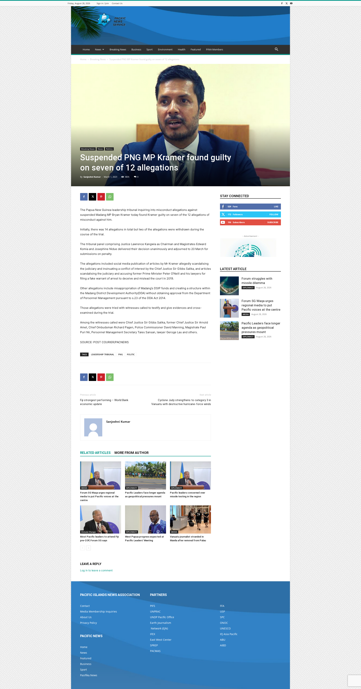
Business (136, 49)
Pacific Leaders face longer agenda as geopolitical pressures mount (261, 327)
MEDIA (84, 488)
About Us (86, 617)
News (98, 49)
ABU (222, 639)
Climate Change (88, 532)
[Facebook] (282, 3)
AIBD (223, 645)
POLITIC (131, 354)
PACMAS (155, 651)
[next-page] (88, 548)
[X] (286, 3)
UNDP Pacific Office (162, 617)
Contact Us (117, 3)
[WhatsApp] (110, 197)
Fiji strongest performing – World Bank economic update (104, 402)
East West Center (160, 639)
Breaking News (118, 49)
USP (222, 611)
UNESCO (225, 628)
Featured (196, 49)
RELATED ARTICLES (95, 453)
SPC (222, 617)
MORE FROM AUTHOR (132, 453)
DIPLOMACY (131, 488)
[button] (276, 49)
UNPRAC (155, 611)
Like (276, 206)
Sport (149, 49)
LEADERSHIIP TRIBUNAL (102, 354)
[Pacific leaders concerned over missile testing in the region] (190, 475)
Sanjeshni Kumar (92, 176)
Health (181, 49)
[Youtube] (291, 3)
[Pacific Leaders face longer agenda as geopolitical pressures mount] (145, 475)
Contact (85, 606)
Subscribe (272, 222)
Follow (273, 214)
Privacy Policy (88, 623)
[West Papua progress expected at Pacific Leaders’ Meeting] (145, 519)
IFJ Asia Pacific (228, 634)
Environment (165, 49)
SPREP (154, 645)
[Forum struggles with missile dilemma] (229, 285)
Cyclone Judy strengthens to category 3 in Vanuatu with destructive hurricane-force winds (181, 402)
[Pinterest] (101, 197)
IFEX (152, 634)
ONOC (224, 623)
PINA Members (214, 49)
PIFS (152, 606)
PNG (120, 354)
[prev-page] (82, 548)
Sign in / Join (103, 3)
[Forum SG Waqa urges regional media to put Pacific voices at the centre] (100, 475)
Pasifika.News (88, 675)
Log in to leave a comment (96, 570)
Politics (109, 149)
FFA (222, 606)
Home (86, 49)
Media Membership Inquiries (98, 611)
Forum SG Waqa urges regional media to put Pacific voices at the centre (99, 496)
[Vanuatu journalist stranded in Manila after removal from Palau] (190, 519)
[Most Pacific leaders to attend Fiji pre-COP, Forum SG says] (100, 519)
